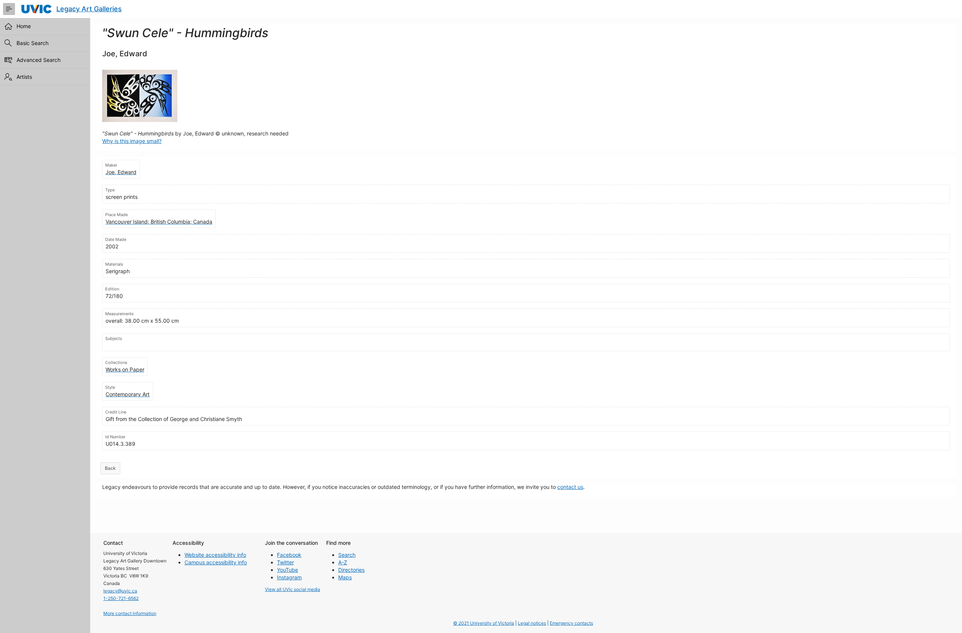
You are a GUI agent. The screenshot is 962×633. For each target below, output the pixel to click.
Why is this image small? (132, 141)
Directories (351, 570)
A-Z (342, 562)
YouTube (287, 570)
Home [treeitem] (24, 26)
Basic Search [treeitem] (32, 43)
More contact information (129, 613)
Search (346, 555)
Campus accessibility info (216, 562)
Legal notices (532, 623)
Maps (345, 577)
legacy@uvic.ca (120, 591)
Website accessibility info (215, 555)
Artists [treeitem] (24, 77)
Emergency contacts (571, 623)
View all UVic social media (292, 589)
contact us (570, 487)
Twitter (285, 562)
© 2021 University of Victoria (483, 623)
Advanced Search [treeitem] (39, 60)
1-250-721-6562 (121, 598)
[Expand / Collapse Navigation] (9, 9)
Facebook (289, 555)
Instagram (289, 577)
